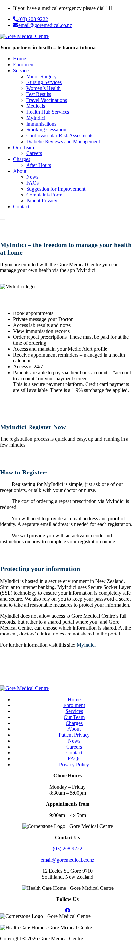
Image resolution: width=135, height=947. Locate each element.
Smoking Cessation (46, 129)
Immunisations (41, 124)
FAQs (32, 183)
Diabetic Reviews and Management (63, 141)
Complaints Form (44, 194)
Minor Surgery (41, 76)
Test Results (38, 94)
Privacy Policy (74, 764)
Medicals (35, 106)
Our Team (23, 147)
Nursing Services (44, 82)
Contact (21, 206)
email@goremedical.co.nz (45, 25)
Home (19, 58)
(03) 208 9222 (33, 19)
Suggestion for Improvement (55, 189)
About (19, 171)
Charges (21, 159)
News (32, 177)
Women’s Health (43, 88)
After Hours (38, 165)
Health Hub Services (47, 112)
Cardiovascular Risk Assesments (59, 135)
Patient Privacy (41, 200)
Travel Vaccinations (46, 100)
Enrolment (24, 64)
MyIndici (35, 118)
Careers (34, 153)
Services (21, 70)
